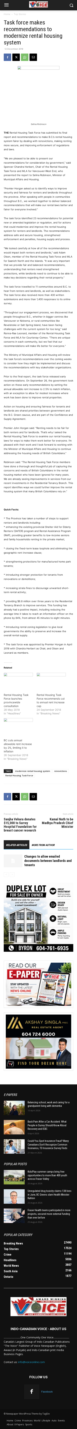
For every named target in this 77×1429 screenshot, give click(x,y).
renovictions (60, 771)
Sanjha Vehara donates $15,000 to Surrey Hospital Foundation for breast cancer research (20, 824)
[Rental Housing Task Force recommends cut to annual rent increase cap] (51, 681)
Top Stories (20, 14)
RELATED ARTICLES (16, 845)
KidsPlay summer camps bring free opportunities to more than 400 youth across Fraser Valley (47, 1175)
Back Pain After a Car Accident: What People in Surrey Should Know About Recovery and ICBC (47, 1125)
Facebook (47, 1391)
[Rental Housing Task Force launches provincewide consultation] (18, 681)
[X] (16, 57)
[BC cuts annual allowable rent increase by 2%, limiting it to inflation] (18, 726)
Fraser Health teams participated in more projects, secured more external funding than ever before (49, 1214)
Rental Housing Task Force (19, 775)
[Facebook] (7, 57)
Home (7, 14)
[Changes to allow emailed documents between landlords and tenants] (13, 860)
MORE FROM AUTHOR (43, 845)
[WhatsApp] (24, 57)
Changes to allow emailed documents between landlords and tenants (48, 860)
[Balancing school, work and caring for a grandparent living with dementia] (14, 1108)
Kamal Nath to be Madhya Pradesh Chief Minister (57, 823)
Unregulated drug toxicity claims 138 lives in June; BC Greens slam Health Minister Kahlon (49, 1194)
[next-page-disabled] (12, 874)
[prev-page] (6, 874)
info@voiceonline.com (31, 1362)
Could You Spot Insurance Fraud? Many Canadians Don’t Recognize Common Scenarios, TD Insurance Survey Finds (48, 1144)
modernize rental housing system (32, 771)
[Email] (33, 57)
